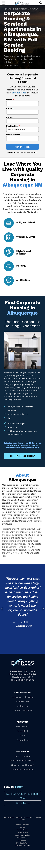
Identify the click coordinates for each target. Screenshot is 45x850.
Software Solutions (22, 710)
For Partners (22, 706)
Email (10, 108)
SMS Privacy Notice (22, 835)
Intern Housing (22, 756)
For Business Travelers (22, 697)
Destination (13, 126)
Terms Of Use (22, 832)
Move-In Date (13, 134)
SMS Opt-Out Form (23, 846)
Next (43, 608)
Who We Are (22, 726)
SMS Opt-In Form (22, 843)
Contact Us (22, 740)
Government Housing (22, 765)
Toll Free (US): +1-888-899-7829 (22, 795)
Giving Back (22, 731)
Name (10, 99)
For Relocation (22, 701)
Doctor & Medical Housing (22, 760)
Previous (2, 608)
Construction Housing (22, 769)
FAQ (22, 735)
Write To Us (23, 803)
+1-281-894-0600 (26, 680)
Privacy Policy (23, 830)
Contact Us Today (22, 455)
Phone (9, 117)
